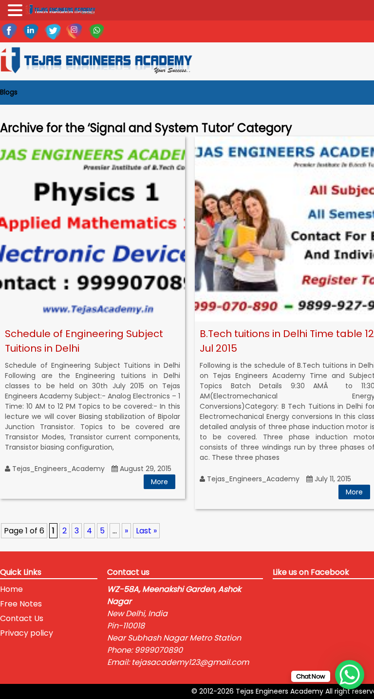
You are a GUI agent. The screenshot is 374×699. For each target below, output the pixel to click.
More (159, 482)
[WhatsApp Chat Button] (349, 674)
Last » (146, 530)
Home (11, 589)
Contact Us (21, 618)
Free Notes (21, 603)
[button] (16, 11)
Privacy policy (26, 633)
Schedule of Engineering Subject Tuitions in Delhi (84, 341)
